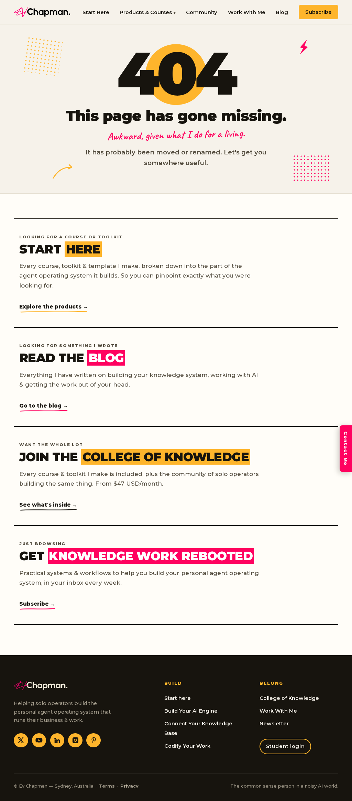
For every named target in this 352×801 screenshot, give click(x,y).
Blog (282, 12)
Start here (177, 698)
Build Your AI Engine (191, 711)
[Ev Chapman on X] (21, 740)
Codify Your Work (187, 746)
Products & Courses (146, 12)
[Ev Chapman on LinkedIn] (57, 740)
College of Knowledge (289, 698)
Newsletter (274, 724)
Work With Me (246, 12)
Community (201, 12)
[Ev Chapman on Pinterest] (93, 740)
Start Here (95, 12)
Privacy (129, 786)
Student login (285, 746)
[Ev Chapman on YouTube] (39, 740)
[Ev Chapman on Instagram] (75, 740)
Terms (107, 786)
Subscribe (318, 12)
